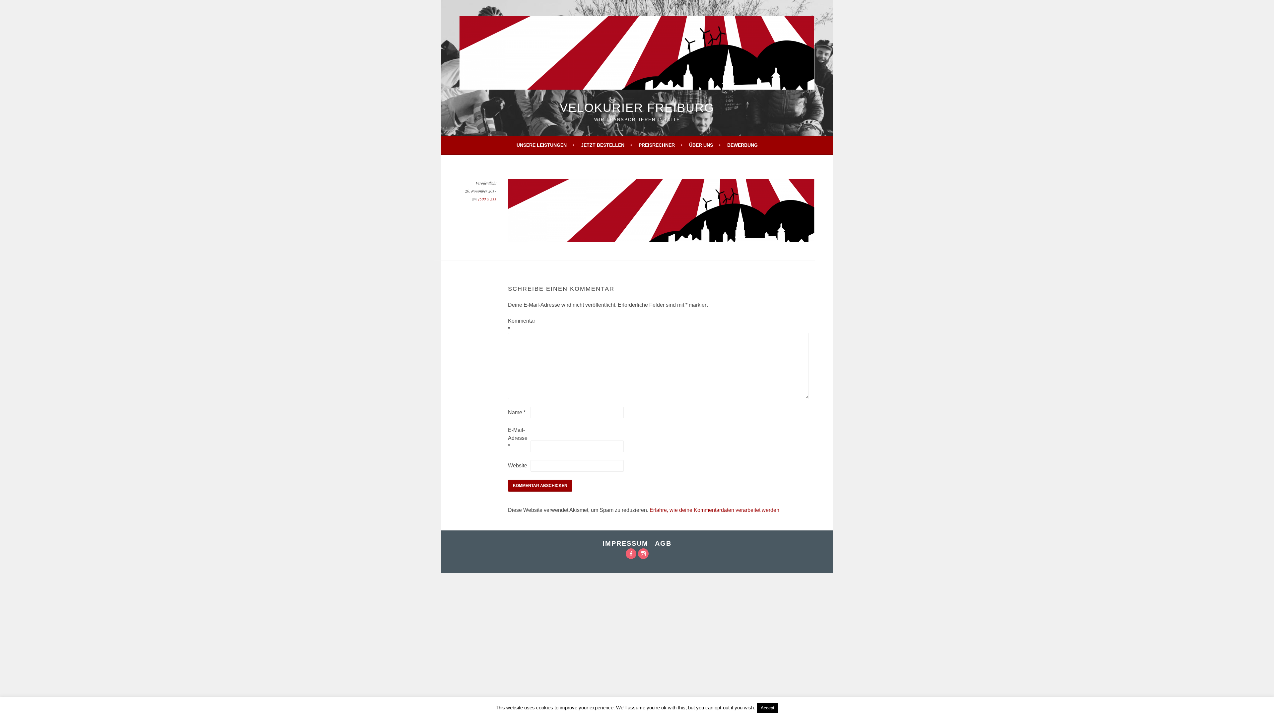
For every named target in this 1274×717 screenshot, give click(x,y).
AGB (663, 543)
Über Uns (701, 145)
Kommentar (518, 325)
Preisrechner (657, 145)
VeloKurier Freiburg (637, 108)
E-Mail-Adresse (518, 438)
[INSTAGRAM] (643, 553)
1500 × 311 (487, 198)
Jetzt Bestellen (602, 145)
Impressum (625, 543)
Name (517, 412)
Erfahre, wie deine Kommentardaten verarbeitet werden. (715, 510)
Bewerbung (742, 145)
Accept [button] (767, 707)
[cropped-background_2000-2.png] (661, 240)
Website (517, 465)
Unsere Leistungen (542, 145)
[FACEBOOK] (631, 553)
